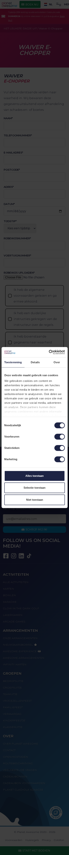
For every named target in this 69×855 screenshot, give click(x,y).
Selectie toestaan (34, 487)
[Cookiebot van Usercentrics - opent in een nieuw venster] (49, 352)
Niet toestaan (34, 499)
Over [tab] (57, 362)
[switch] (59, 437)
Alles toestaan (34, 475)
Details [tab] (35, 362)
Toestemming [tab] (13, 362)
